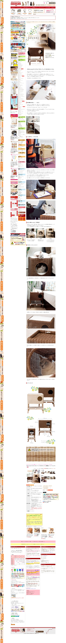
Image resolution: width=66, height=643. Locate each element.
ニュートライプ (21, 95)
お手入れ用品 (20, 202)
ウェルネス (20, 73)
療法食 (19, 118)
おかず (20, 133)
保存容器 (20, 193)
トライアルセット (21, 137)
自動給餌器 (20, 192)
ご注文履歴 (47, 1)
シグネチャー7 (21, 85)
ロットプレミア (21, 113)
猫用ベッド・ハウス (21, 209)
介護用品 (20, 163)
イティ (20, 71)
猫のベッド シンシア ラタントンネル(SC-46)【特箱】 (51, 535)
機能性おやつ (21, 136)
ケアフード (20, 119)
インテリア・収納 (21, 179)
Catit (19, 81)
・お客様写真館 (28, 630)
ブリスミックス (21, 104)
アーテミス (20, 61)
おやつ (20, 135)
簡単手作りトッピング (21, 132)
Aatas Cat (20, 63)
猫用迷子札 (20, 147)
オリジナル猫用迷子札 (21, 146)
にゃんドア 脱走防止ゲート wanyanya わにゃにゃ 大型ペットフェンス (14, 126)
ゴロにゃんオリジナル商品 (31, 21)
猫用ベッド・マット (21, 176)
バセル (20, 97)
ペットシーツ (20, 198)
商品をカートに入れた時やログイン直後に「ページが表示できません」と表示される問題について (33, 541)
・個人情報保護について (30, 629)
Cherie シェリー (21, 88)
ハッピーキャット (21, 98)
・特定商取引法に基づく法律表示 (31, 628)
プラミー (20, 103)
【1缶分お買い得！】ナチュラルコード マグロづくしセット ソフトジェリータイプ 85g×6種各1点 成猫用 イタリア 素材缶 (14, 150)
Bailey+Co (20, 107)
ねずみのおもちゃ (21, 184)
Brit (19, 105)
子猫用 (20, 123)
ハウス (20, 180)
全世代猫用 (20, 125)
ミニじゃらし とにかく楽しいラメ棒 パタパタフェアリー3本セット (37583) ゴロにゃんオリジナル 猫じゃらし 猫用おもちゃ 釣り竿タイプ (14, 164)
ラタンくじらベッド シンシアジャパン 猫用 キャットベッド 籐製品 (37, 534)
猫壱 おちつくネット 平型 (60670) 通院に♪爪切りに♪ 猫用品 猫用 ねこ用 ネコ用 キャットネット (14, 137)
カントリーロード (21, 78)
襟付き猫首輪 (20, 143)
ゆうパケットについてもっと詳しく (17, 552)
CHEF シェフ (20, 87)
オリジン (20, 76)
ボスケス (20, 108)
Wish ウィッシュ (21, 72)
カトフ (20, 77)
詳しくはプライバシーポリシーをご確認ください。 (47, 552)
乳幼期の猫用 (20, 126)
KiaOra (20, 79)
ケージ (20, 178)
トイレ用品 (20, 196)
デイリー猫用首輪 (21, 141)
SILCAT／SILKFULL (21, 89)
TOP (26, 21)
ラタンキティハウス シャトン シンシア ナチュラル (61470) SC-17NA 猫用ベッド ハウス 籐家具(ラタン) (44, 536)
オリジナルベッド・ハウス (37, 21)
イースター (20, 70)
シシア (20, 86)
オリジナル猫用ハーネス (22, 150)
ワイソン (20, 115)
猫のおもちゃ (20, 210)
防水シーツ (20, 166)
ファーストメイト (21, 99)
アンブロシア (20, 69)
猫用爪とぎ (20, 177)
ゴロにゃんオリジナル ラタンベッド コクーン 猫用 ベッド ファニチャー (30, 535)
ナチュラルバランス (21, 94)
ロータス (20, 112)
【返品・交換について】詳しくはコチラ (31, 588)
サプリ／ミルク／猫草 (21, 134)
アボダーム (20, 67)
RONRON (20, 114)
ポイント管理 (50, 1)
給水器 (20, 191)
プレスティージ (21, 106)
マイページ (44, 1)
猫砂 (19, 197)
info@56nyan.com (45, 555)
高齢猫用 (20, 124)
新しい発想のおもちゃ (21, 183)
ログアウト (54, 1)
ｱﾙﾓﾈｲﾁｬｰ (20, 68)
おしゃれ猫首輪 (21, 142)
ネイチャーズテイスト (21, 96)
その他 (20, 199)
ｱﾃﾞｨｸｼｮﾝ (20, 64)
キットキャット (21, 80)
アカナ (20, 62)
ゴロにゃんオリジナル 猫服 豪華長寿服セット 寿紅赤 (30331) (14, 176)
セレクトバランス (21, 90)
